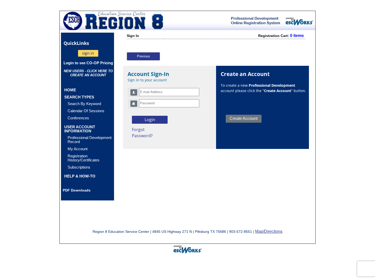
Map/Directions (268, 231)
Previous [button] (143, 56)
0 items (297, 35)
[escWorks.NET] (187, 248)
